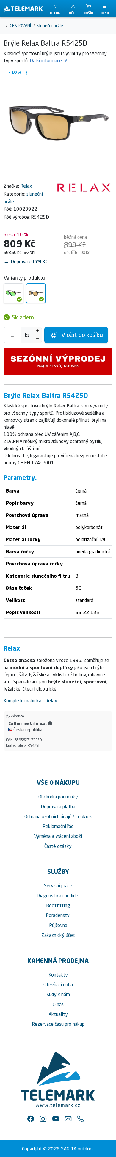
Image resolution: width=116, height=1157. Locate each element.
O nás (58, 1004)
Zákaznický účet (58, 935)
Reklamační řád (58, 826)
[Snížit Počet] (37, 339)
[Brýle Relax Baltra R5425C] (13, 293)
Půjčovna (58, 925)
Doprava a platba (58, 806)
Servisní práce (58, 885)
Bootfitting (58, 905)
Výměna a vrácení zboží (58, 836)
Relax (26, 186)
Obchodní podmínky (58, 797)
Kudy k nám (58, 994)
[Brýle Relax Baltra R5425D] (35, 293)
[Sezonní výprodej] (58, 361)
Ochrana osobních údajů (47, 816)
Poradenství (58, 915)
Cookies (84, 816)
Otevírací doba (58, 984)
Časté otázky (58, 846)
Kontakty (58, 975)
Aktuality (58, 1014)
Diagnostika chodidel (58, 896)
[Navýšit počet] (37, 331)
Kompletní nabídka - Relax (30, 701)
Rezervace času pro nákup (58, 1024)
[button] (72, 8)
